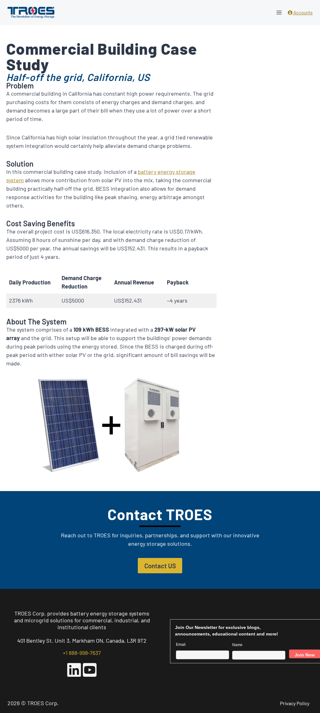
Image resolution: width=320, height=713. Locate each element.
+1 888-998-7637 (82, 652)
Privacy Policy (294, 703)
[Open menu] (279, 12)
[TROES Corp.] (31, 12)
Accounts (302, 12)
